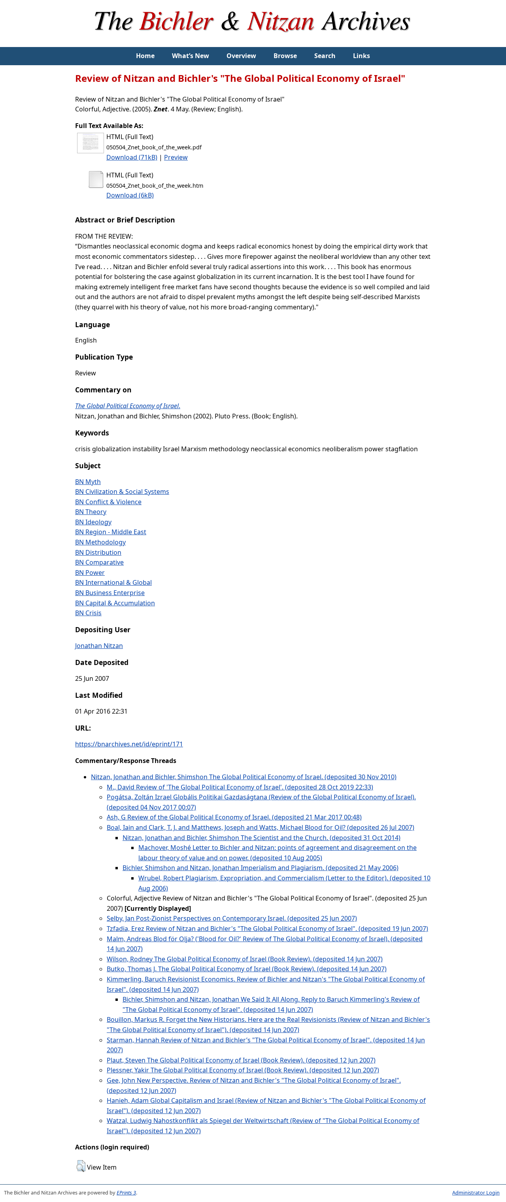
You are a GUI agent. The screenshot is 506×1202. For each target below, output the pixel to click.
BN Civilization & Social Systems (122, 491)
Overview (241, 55)
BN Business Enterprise (110, 592)
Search (325, 55)
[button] (80, 1166)
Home (145, 55)
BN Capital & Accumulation (115, 603)
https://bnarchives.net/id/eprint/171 (129, 744)
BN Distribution (98, 552)
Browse (285, 55)
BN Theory (90, 511)
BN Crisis (88, 613)
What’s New (190, 55)
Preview (176, 157)
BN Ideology (93, 522)
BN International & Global (113, 582)
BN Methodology (100, 542)
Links (361, 55)
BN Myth (88, 481)
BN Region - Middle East (110, 532)
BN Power (90, 572)
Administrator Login (476, 1192)
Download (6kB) (130, 195)
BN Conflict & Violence (108, 501)
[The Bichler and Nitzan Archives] (253, 42)
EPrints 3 (126, 1192)
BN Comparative (99, 562)
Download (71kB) (131, 157)
